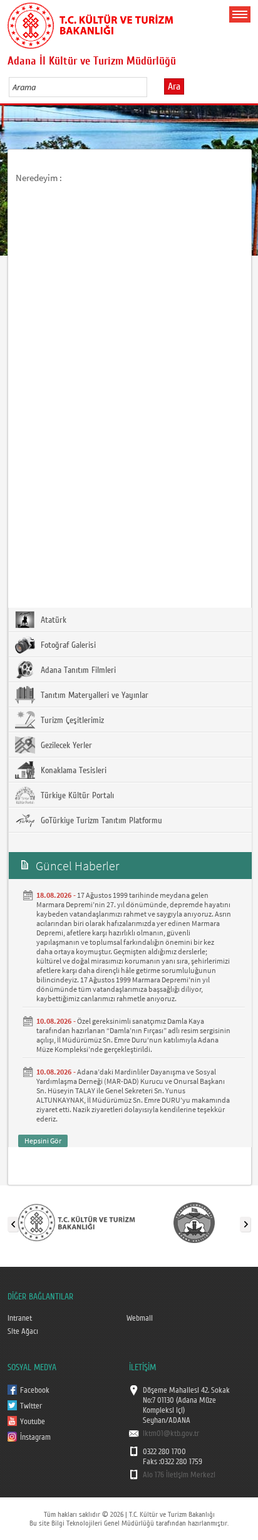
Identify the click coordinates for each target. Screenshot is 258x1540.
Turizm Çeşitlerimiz (71, 720)
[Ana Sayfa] (90, 23)
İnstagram (35, 1437)
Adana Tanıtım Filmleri (77, 670)
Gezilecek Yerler (65, 746)
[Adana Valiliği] (194, 1222)
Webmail (139, 1318)
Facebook (34, 1390)
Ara (174, 86)
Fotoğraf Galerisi (67, 645)
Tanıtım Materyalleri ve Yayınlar (93, 695)
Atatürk (52, 620)
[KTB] (76, 1222)
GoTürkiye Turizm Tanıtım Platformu (100, 821)
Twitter (31, 1406)
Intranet (20, 1318)
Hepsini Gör (42, 1140)
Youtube (32, 1421)
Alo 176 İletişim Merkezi (179, 1474)
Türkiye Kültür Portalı (76, 796)
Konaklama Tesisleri (72, 771)
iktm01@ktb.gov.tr (171, 1433)
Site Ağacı (23, 1331)
